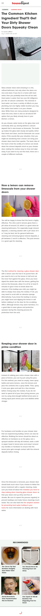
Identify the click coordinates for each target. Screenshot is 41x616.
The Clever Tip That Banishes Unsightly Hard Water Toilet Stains (9, 570)
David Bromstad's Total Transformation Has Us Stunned (9, 599)
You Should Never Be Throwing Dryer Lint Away (30, 569)
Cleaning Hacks (16, 9)
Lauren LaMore (7, 32)
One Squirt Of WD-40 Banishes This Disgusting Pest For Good (29, 600)
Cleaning (5, 9)
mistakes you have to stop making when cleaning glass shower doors (20, 490)
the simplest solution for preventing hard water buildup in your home (20, 505)
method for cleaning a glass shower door (23, 271)
